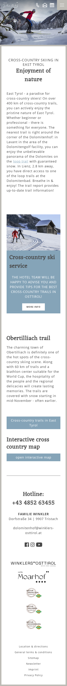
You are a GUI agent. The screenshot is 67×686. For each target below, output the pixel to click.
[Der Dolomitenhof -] (38, 5)
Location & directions (33, 646)
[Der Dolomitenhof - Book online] (52, 5)
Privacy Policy (33, 675)
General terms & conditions (33, 652)
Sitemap (33, 658)
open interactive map (33, 457)
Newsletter (33, 663)
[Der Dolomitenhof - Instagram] (32, 545)
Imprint (33, 669)
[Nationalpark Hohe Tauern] (33, 597)
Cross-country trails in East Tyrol (33, 422)
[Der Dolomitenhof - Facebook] (27, 545)
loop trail (20, 161)
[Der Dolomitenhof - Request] (45, 5)
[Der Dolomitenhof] (10, 7)
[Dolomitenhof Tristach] (33, 581)
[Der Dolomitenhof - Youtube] (39, 545)
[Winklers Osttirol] (33, 565)
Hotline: (33, 498)
